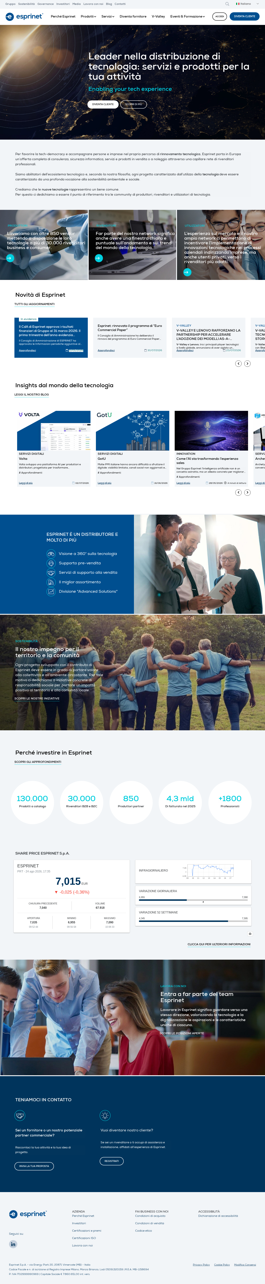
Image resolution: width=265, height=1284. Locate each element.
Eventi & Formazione (186, 16)
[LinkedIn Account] (14, 1245)
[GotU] (132, 431)
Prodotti (87, 16)
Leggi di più (26, 483)
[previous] (238, 363)
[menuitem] (63, 17)
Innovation (185, 454)
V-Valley (158, 16)
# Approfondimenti (30, 473)
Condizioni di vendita (149, 1223)
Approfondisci (27, 350)
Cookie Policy (222, 1265)
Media (76, 4)
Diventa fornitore (133, 16)
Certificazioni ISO (84, 1238)
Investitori (63, 4)
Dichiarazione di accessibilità (218, 1216)
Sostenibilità (26, 4)
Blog (109, 4)
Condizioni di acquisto (150, 1216)
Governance (45, 4)
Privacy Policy (201, 1265)
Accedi (219, 17)
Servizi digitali (31, 454)
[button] (247, 4)
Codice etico (143, 1231)
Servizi (106, 16)
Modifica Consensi (245, 1265)
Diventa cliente (244, 17)
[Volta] (53, 431)
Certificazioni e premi (86, 1231)
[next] (247, 363)
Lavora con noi (93, 4)
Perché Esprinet (63, 16)
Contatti (120, 4)
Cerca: (227, 4)
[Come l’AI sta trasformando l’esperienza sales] (211, 431)
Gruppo (10, 4)
